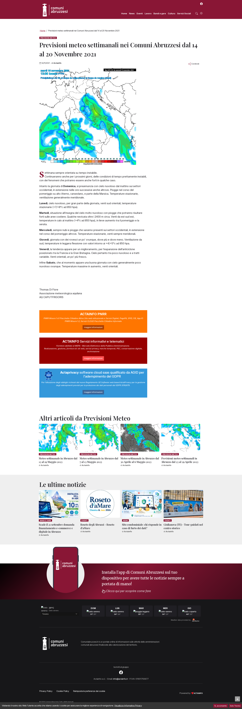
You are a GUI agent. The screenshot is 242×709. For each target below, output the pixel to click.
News (132, 13)
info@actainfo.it (120, 679)
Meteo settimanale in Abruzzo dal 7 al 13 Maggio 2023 (99, 460)
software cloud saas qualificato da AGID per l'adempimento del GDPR (102, 374)
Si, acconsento (220, 706)
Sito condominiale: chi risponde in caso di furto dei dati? (141, 526)
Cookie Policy (62, 691)
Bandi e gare (160, 13)
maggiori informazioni (93, 327)
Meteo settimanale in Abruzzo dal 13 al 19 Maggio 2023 (58, 460)
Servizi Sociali (184, 13)
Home (124, 13)
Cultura (171, 13)
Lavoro (148, 13)
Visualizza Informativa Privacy (128, 705)
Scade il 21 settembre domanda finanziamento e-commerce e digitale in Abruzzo (56, 528)
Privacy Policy (45, 691)
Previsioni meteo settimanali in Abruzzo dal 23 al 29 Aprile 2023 (179, 460)
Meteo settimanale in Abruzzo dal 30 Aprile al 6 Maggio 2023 (139, 460)
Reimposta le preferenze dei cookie (89, 691)
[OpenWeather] (196, 620)
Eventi (140, 13)
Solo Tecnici (235, 706)
